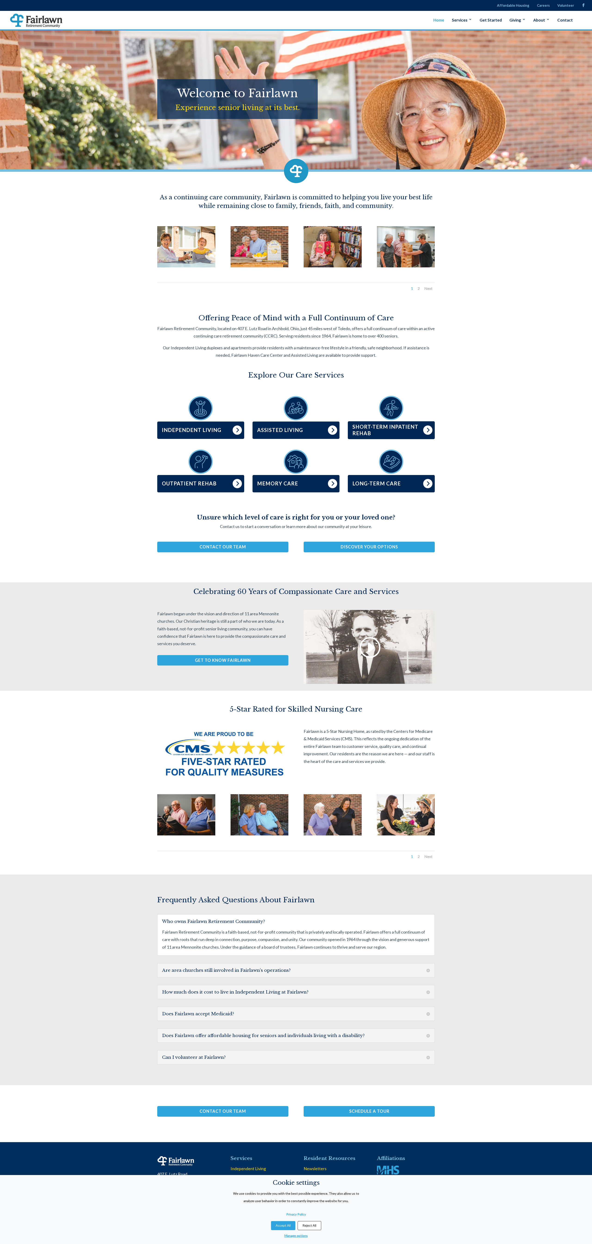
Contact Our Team (223, 546)
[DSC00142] (333, 265)
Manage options (296, 1236)
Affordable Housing (513, 5)
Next (428, 288)
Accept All (283, 1225)
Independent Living (248, 1168)
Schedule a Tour (369, 1111)
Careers (543, 5)
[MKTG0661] (186, 265)
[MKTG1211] (186, 833)
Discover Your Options (369, 546)
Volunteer (565, 5)
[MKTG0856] (406, 833)
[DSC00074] (333, 833)
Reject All (309, 1225)
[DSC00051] (406, 265)
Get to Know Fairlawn (223, 660)
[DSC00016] (260, 265)
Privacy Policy (296, 1214)
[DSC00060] (260, 833)
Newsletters (315, 1168)
